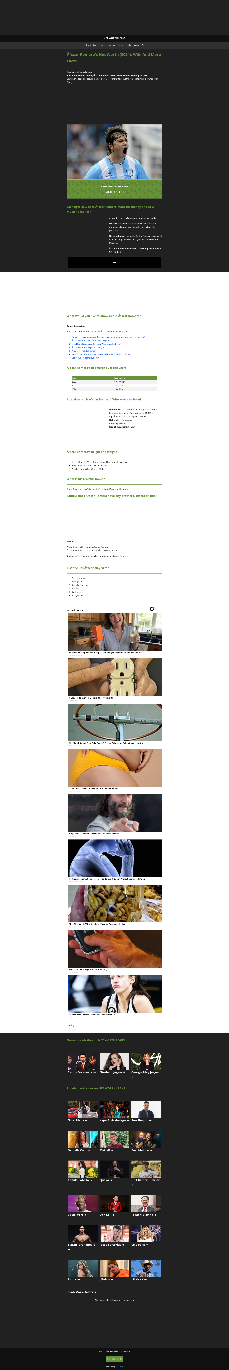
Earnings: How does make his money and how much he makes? (108, 337)
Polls (128, 45)
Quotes (111, 45)
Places (121, 45)
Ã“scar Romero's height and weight (88, 347)
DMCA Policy (125, 1351)
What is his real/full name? (84, 350)
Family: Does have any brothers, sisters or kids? (101, 354)
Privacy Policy (112, 1351)
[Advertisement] (114, 16)
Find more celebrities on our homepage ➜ (114, 1300)
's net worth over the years (91, 340)
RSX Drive (119, 1366)
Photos (102, 45)
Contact (102, 1351)
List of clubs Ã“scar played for (85, 357)
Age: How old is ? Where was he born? (96, 344)
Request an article (114, 1359)
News (136, 45)
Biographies (90, 45)
